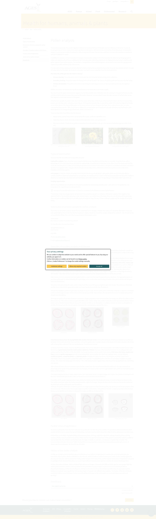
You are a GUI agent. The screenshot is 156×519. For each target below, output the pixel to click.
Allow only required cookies (78, 266)
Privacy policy (82, 259)
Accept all (99, 266)
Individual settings (56, 266)
